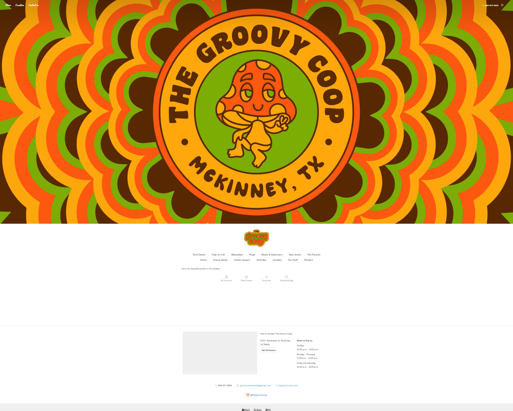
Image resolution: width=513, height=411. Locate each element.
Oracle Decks (220, 260)
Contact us (33, 5)
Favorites (266, 280)
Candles (277, 260)
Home (203, 260)
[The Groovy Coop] (256, 238)
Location (19, 5)
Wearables (237, 254)
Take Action (295, 254)
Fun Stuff (293, 260)
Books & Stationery (272, 254)
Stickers (308, 260)
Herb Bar (261, 260)
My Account (226, 280)
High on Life (218, 254)
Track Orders (246, 280)
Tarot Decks (199, 254)
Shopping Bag (286, 280)
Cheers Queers (242, 260)
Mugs (252, 254)
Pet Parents (314, 254)
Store (8, 5)
